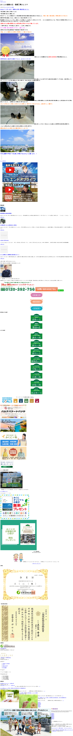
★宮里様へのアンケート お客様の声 (7, 683)
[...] (39, 686)
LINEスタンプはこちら (36, 563)
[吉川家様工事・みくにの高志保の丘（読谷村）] (2, 223)
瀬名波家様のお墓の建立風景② (6, 213)
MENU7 (52, 718)
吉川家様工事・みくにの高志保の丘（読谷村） (8, 225)
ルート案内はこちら (4, 491)
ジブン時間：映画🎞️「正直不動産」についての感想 (28, 692)
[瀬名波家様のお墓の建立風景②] (2, 211)
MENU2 (52, 714)
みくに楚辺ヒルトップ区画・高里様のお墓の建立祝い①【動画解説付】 (13, 688)
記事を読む (2, 217)
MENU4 (52, 716)
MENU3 (52, 715)
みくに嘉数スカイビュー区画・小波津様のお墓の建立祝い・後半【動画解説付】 (52, 697)
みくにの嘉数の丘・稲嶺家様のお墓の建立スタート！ (9, 254)
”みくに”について (54, 728)
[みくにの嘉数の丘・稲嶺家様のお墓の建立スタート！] (4, 252)
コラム (3, 664)
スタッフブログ (6, 7)
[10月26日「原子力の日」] (4, 238)
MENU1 (52, 713)
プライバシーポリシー (68, 728)
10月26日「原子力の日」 (4, 240)
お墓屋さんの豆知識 (6, 663)
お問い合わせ (60, 728)
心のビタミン (4, 666)
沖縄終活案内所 (55, 708)
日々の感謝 (12, 7)
